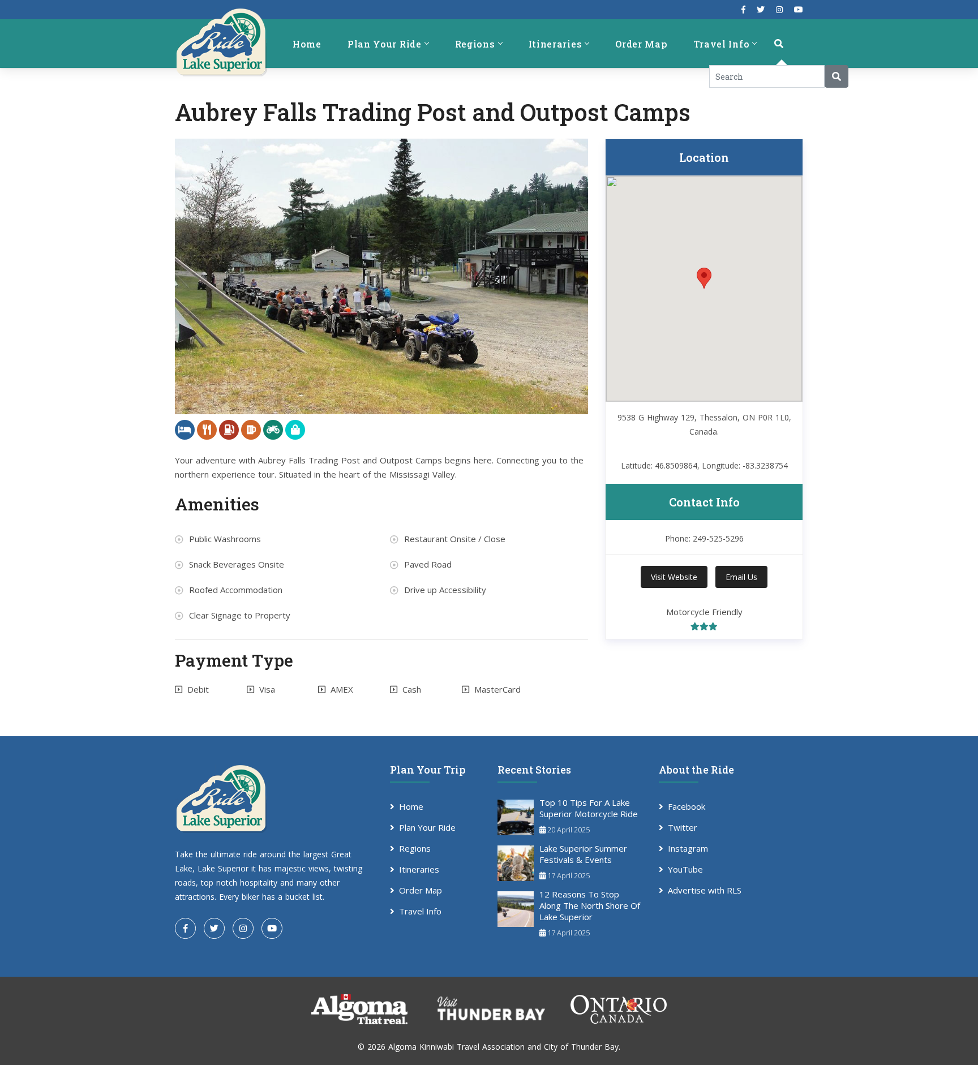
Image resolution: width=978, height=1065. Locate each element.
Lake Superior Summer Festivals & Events (583, 854)
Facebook (686, 806)
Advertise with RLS (704, 890)
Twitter (682, 827)
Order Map (641, 44)
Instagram (688, 848)
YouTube (685, 869)
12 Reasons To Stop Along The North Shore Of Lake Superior (589, 905)
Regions (475, 44)
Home (307, 44)
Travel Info (722, 44)
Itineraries (555, 44)
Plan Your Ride (385, 44)
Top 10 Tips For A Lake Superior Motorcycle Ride (588, 808)
